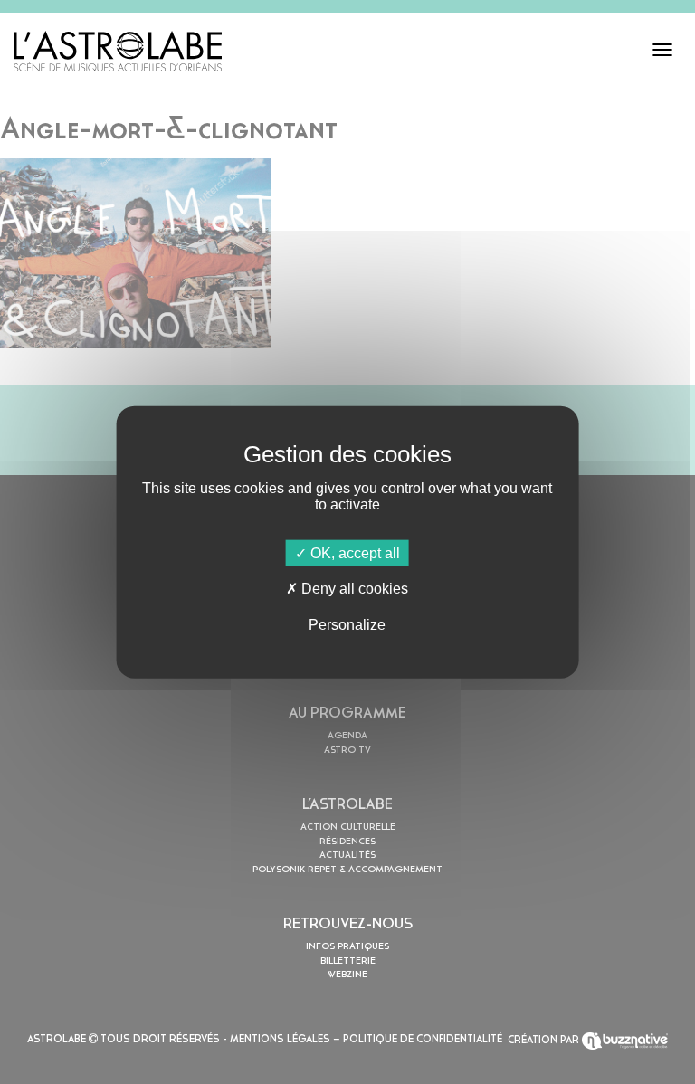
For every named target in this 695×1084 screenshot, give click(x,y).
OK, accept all (353, 553)
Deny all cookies (353, 588)
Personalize (347, 624)
